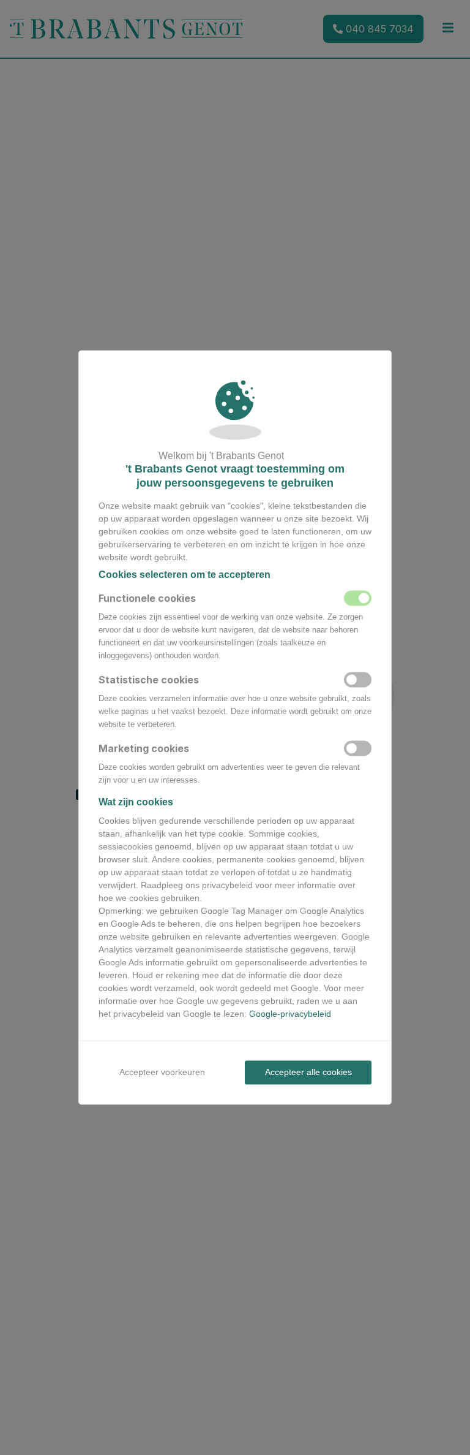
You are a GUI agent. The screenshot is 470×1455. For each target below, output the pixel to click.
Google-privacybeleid (290, 1014)
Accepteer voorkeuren (162, 1072)
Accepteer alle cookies (308, 1072)
